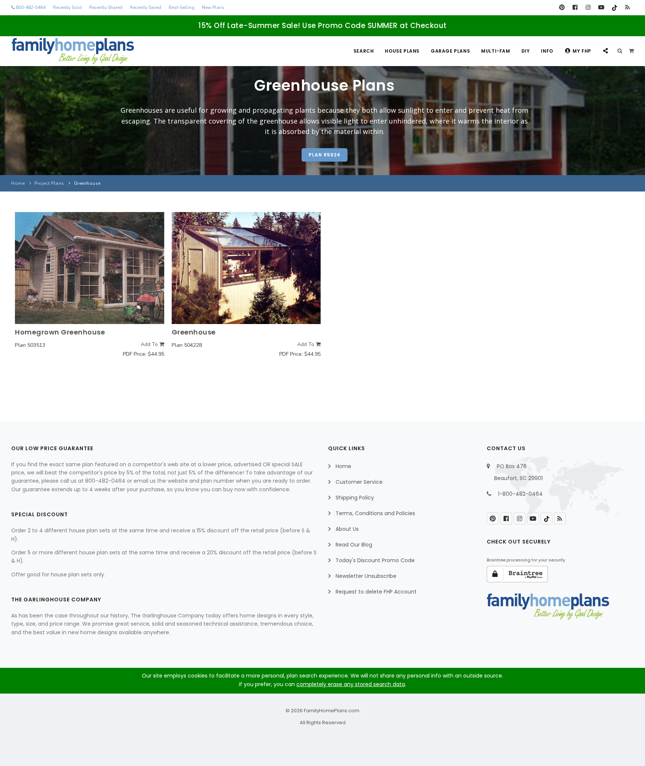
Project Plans (49, 183)
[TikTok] (614, 7)
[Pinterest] (561, 7)
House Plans (402, 51)
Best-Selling (181, 7)
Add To (150, 344)
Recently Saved (145, 7)
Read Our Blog (354, 544)
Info (547, 51)
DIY (525, 51)
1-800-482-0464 (520, 494)
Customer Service (359, 482)
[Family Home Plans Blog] (627, 7)
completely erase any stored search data (350, 684)
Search (363, 51)
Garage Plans (450, 51)
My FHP (582, 51)
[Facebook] (575, 7)
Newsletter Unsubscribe (366, 576)
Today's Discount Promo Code (375, 560)
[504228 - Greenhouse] (246, 268)
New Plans (213, 7)
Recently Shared (105, 7)
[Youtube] (601, 7)
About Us (347, 529)
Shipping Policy (355, 497)
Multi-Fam (495, 51)
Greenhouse (194, 332)
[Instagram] (588, 7)
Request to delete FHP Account (376, 591)
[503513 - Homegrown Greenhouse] (89, 268)
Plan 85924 (324, 155)
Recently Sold (67, 7)
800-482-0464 (30, 7)
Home (18, 183)
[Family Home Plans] (73, 51)
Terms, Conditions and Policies (375, 513)
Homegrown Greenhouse (60, 332)
